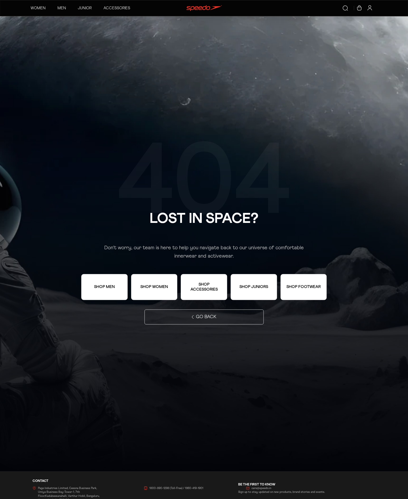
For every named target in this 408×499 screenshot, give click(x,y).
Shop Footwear (303, 287)
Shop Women (154, 287)
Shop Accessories (204, 287)
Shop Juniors (253, 287)
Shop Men (104, 287)
